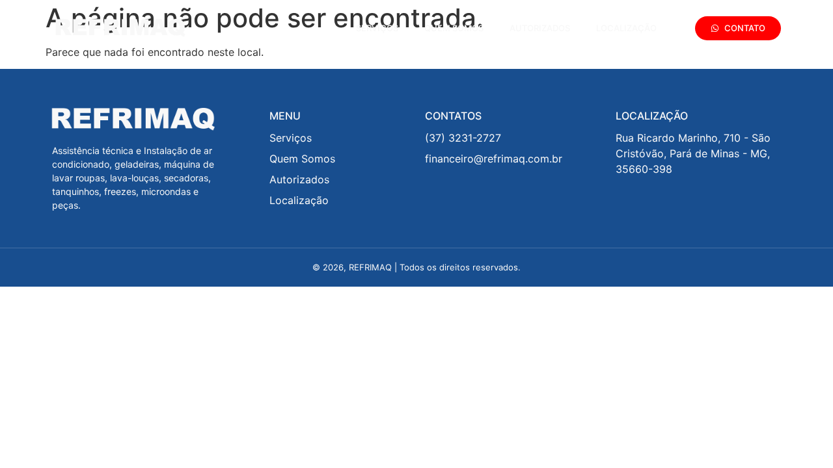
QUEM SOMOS (454, 28)
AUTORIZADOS (540, 28)
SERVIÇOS (377, 28)
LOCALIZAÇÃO (626, 28)
